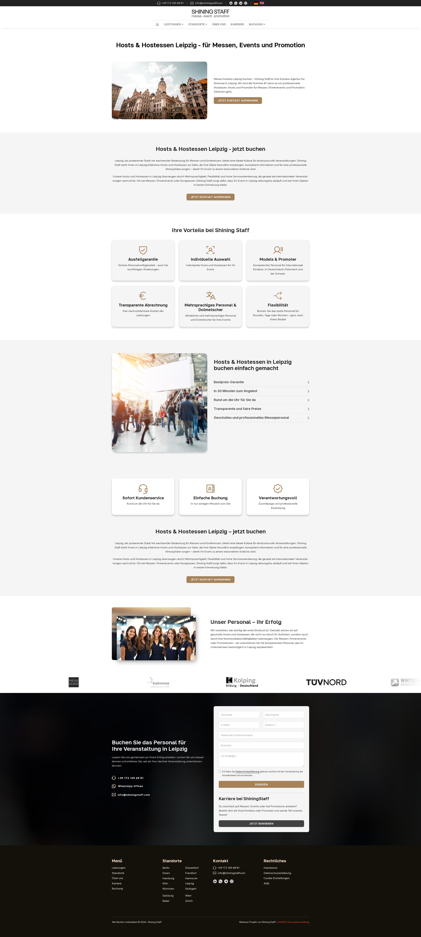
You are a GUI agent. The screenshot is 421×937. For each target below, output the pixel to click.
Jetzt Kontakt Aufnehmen (238, 100)
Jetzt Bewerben (261, 823)
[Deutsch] (256, 2)
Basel (165, 900)
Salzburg (167, 895)
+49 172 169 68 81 (172, 3)
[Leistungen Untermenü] (183, 24)
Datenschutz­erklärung (247, 771)
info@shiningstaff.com (209, 3)
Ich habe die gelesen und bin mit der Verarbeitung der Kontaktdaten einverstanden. (262, 773)
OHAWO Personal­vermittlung (293, 922)
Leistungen (172, 24)
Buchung (256, 24)
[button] (261, 382)
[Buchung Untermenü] (264, 24)
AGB (266, 883)
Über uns (219, 24)
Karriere (237, 24)
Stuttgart (190, 888)
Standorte (196, 24)
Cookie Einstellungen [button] (277, 878)
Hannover (191, 878)
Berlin (166, 867)
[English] (262, 2)
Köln (165, 883)
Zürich (189, 900)
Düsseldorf (191, 867)
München (168, 888)
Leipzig (189, 883)
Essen (166, 873)
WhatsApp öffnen (130, 786)
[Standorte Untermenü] (206, 24)
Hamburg (168, 878)
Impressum (270, 867)
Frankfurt (191, 873)
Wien (188, 895)
